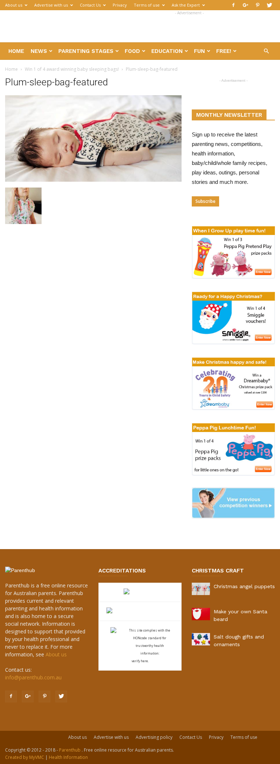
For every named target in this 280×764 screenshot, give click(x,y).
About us (13, 5)
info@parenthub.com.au (33, 677)
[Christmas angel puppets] (201, 589)
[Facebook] (233, 5)
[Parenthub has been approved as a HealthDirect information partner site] (140, 592)
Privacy (120, 5)
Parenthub (70, 750)
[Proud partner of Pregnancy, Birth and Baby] (140, 611)
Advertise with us (51, 5)
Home (16, 51)
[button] (266, 51)
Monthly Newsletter (229, 115)
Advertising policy (154, 737)
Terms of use (147, 5)
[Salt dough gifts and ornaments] (201, 639)
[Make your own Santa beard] (201, 614)
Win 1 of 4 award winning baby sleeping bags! (72, 69)
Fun (199, 51)
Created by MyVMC (24, 757)
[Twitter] (269, 5)
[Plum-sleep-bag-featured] (93, 180)
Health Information (68, 757)
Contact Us (90, 5)
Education (167, 51)
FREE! (223, 51)
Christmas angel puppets (244, 586)
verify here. (140, 661)
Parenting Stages (85, 51)
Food (132, 51)
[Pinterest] (257, 5)
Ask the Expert (186, 5)
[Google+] (245, 5)
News (39, 51)
